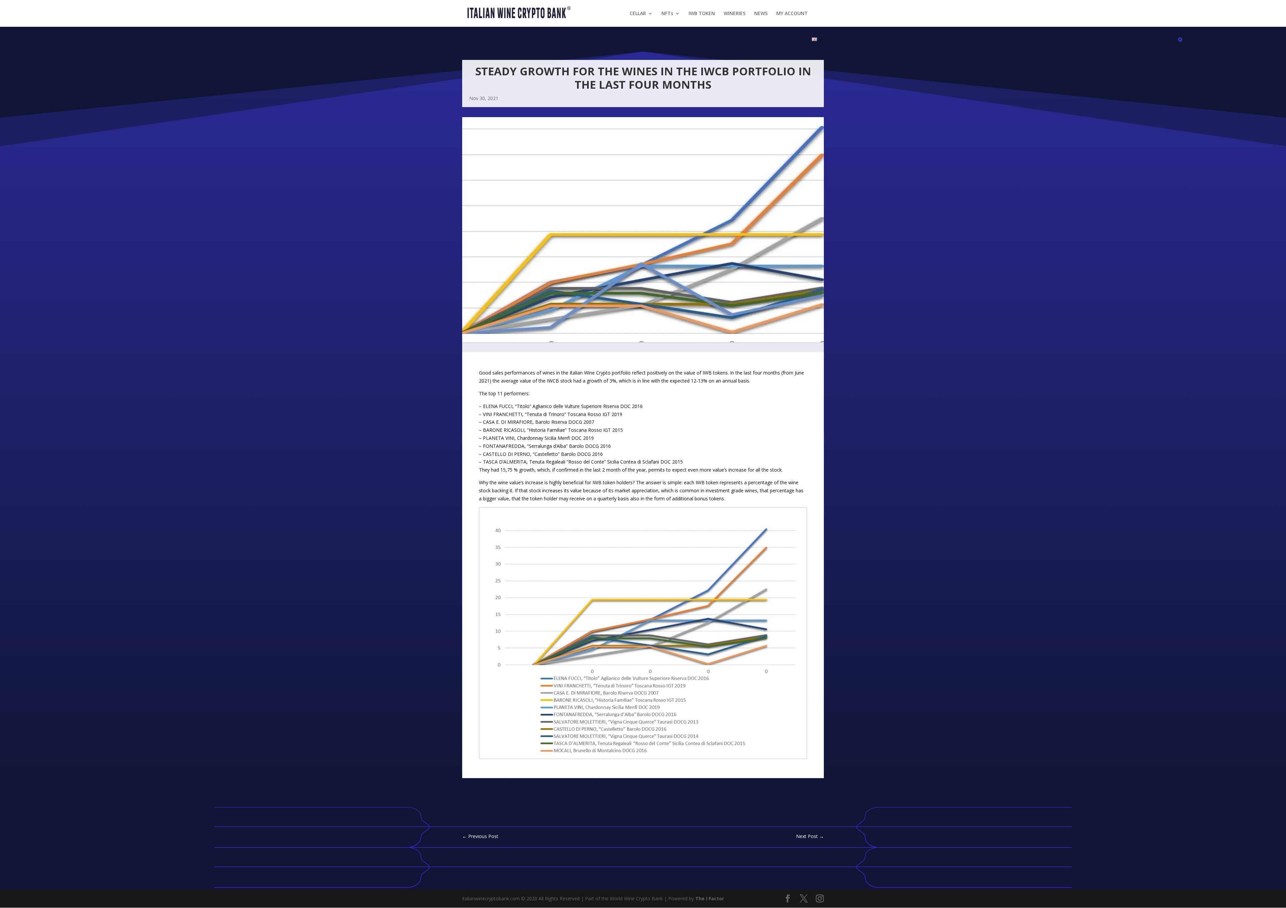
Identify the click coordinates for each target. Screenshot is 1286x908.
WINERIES (734, 13)
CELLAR (638, 13)
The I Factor (709, 898)
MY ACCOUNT (792, 13)
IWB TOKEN (702, 13)
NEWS (761, 13)
